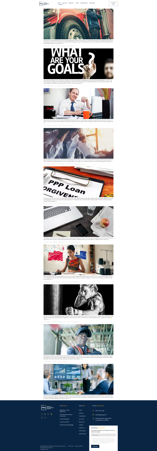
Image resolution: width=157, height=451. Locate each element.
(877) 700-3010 (99, 411)
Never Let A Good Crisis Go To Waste (61, 282)
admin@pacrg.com (100, 415)
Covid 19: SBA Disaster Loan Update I (61, 322)
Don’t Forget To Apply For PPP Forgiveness (64, 164)
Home (59, 3)
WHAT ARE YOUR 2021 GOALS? (59, 46)
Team (77, 3)
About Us (64, 3)
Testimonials (83, 3)
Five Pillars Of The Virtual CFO (58, 204)
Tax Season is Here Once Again (58, 86)
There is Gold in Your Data (56, 362)
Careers (61, 4)
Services (71, 3)
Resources (92, 3)
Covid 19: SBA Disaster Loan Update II (62, 242)
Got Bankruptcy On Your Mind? (58, 126)
